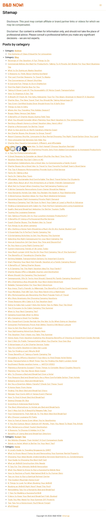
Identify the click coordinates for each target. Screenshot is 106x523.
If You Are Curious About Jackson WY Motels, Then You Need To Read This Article (45, 424)
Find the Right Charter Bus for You (24, 87)
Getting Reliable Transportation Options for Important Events (36, 258)
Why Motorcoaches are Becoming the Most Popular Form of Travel (38, 295)
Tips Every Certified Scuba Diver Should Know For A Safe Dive (36, 103)
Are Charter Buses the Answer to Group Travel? (29, 133)
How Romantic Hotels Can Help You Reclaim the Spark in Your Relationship (42, 193)
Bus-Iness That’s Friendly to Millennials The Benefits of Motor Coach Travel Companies (48, 288)
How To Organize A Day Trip (20, 93)
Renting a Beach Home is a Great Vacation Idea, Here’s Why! (35, 123)
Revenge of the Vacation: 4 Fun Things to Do (29, 60)
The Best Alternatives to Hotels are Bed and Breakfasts (34, 407)
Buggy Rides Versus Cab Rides (22, 113)
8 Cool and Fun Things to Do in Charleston (27, 84)
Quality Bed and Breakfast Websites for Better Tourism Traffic (36, 209)
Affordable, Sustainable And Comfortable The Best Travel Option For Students (44, 179)
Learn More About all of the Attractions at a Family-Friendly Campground (41, 183)
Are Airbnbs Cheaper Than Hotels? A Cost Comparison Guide (35, 440)
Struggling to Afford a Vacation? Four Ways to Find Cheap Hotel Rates (40, 358)
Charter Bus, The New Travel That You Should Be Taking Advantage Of (40, 100)
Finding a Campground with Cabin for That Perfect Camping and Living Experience (45, 206)
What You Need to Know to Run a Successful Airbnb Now (34, 470)
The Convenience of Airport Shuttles (25, 80)
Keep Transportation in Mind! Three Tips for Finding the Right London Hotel (42, 361)
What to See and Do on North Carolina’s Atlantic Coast (32, 130)
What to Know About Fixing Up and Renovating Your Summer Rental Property (43, 453)
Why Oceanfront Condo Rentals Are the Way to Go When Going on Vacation (42, 321)
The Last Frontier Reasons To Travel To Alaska (29, 77)
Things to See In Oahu (18, 107)
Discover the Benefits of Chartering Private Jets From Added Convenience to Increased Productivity (54, 150)
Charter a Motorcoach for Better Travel (26, 126)
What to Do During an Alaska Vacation (25, 70)
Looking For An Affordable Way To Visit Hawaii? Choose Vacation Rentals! (41, 146)
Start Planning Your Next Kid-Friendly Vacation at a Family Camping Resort (42, 262)
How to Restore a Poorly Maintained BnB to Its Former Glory (35, 473)
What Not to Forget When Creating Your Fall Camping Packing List (38, 186)
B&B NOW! (13, 5)
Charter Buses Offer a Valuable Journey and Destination (33, 272)
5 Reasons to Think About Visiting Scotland (27, 74)
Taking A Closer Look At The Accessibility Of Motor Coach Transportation (41, 90)
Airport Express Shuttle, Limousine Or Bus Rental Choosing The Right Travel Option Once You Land (53, 136)
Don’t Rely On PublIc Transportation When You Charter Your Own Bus (39, 341)
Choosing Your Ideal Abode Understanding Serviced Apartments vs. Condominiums (45, 457)
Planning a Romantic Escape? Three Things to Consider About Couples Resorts (44, 367)
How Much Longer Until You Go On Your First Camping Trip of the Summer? (42, 252)
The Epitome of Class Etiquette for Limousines (29, 54)
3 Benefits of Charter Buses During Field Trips (29, 117)
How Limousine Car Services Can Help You (27, 140)
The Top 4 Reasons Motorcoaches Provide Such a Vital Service (36, 169)
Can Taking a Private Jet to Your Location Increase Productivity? (37, 216)
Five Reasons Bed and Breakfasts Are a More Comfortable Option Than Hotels (44, 377)
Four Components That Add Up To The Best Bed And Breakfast (37, 414)
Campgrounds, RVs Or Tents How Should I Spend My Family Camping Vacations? (44, 278)
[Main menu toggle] (100, 5)
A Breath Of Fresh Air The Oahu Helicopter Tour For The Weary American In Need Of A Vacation (51, 97)
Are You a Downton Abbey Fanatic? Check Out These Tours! (35, 384)
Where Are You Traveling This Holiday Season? (29, 110)
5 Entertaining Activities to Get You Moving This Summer (34, 235)
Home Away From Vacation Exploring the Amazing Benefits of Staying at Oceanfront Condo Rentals (54, 338)
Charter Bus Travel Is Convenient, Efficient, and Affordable (34, 143)
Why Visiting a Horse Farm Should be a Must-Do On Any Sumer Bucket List (42, 229)
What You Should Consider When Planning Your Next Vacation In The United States (46, 120)
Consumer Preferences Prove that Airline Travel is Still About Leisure (39, 324)
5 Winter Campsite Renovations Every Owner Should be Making (36, 189)
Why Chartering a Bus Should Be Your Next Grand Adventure (35, 282)
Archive (18, 51)
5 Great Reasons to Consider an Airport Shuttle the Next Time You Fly (40, 156)
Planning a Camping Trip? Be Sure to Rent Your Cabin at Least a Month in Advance (45, 202)
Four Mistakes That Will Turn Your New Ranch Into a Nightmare (36, 292)
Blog (17, 57)
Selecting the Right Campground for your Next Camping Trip (35, 239)
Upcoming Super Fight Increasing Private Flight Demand (33, 199)
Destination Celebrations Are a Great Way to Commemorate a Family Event (42, 163)
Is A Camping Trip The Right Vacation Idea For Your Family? (34, 268)
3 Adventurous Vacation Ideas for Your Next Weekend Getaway (37, 196)
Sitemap (66, 516)
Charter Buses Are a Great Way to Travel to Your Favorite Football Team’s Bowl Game (47, 166)
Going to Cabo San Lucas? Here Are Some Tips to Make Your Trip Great (40, 305)
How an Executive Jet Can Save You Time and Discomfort (34, 242)
